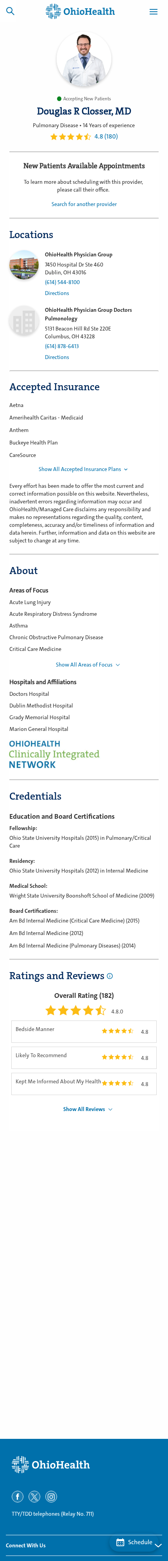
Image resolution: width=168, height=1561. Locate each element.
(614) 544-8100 (62, 282)
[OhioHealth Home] (84, 1464)
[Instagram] (51, 1496)
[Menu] (153, 12)
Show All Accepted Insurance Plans (80, 469)
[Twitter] (34, 1496)
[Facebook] (17, 1496)
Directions (57, 293)
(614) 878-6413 (62, 346)
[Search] (10, 11)
